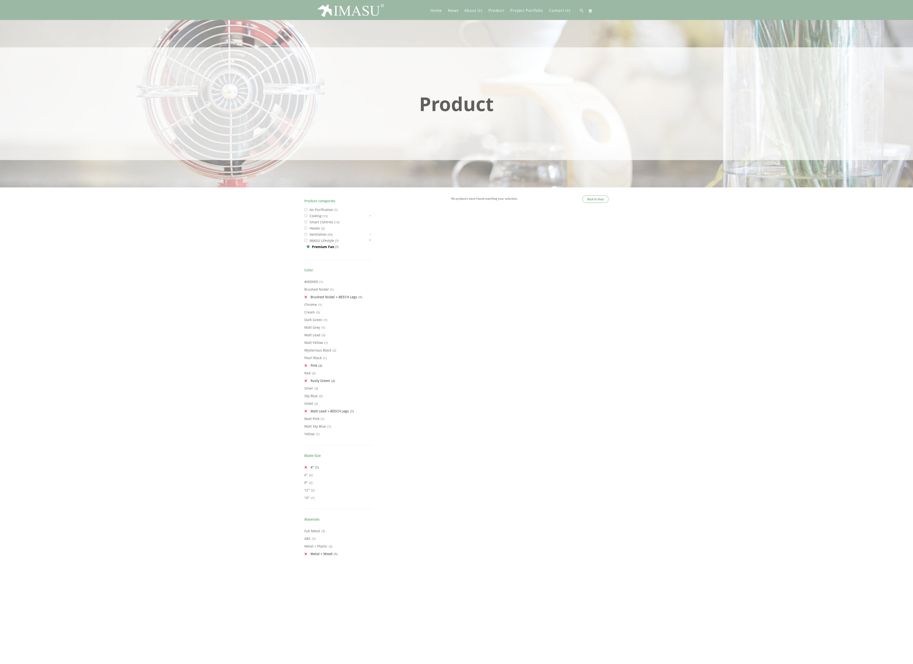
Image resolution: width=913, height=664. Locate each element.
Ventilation (318, 234)
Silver (308, 388)
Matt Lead (312, 335)
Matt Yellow (313, 342)
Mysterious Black (317, 350)
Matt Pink (311, 418)
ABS (307, 538)
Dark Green (313, 319)
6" (306, 475)
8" (306, 482)
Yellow (309, 434)
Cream (309, 312)
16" (307, 497)
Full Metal (312, 531)
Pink (314, 365)
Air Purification (321, 209)
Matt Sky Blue (315, 426)
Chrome (310, 304)
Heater (315, 228)
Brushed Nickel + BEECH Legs (334, 297)
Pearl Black (313, 358)
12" (307, 490)
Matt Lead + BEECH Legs (330, 411)
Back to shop (595, 199)
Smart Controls (321, 222)
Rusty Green (320, 380)
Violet (308, 403)
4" (312, 467)
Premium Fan (323, 246)
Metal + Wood (321, 554)
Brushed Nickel (316, 289)
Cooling (315, 216)
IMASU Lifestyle (322, 240)
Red (307, 373)
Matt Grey (312, 327)
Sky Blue (311, 396)
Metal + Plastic (315, 546)
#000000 (311, 281)
